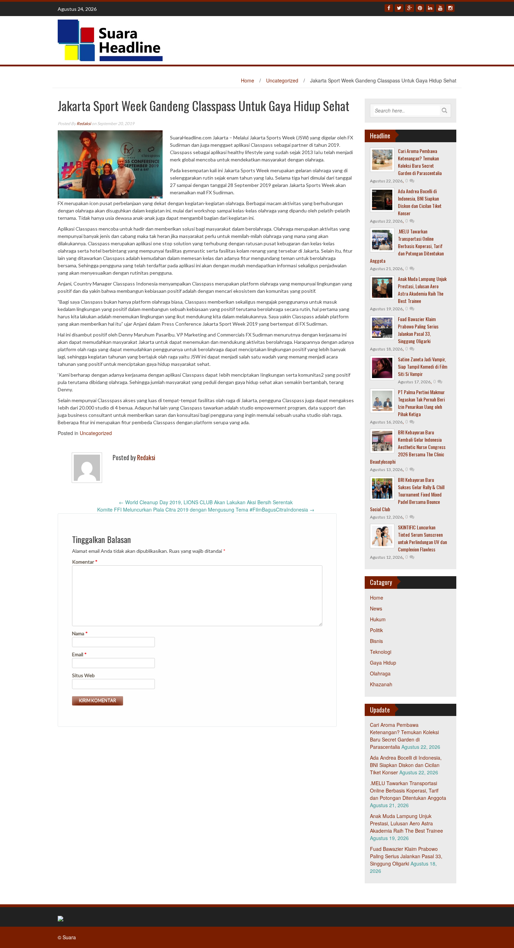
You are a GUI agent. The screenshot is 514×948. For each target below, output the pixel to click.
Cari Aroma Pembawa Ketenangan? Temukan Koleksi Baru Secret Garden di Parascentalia (420, 161)
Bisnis (376, 640)
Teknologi (380, 651)
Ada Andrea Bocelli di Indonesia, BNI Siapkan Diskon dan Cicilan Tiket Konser (420, 202)
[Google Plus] (409, 8)
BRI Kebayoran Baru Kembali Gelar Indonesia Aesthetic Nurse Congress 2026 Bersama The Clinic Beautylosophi (407, 446)
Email (79, 654)
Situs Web (83, 675)
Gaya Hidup (383, 662)
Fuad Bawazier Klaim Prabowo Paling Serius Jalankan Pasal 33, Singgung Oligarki (418, 330)
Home (247, 80)
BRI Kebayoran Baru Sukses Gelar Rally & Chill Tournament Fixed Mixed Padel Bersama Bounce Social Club (407, 494)
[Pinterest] (420, 8)
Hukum (378, 619)
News (376, 608)
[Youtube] (440, 8)
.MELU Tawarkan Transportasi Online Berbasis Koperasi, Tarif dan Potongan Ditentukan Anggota (407, 245)
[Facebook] (389, 8)
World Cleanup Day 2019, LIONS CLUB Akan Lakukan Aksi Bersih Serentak (206, 502)
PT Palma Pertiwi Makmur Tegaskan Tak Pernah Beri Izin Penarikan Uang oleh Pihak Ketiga (421, 403)
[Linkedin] (430, 8)
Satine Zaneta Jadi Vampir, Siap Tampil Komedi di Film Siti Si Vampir (422, 366)
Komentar (85, 562)
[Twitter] (399, 8)
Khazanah (381, 684)
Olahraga (380, 673)
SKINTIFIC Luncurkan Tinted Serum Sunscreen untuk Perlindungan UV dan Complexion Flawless (422, 538)
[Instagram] (450, 8)
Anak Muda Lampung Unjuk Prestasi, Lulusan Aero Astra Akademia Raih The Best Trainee (422, 289)
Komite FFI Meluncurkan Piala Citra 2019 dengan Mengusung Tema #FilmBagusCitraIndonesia (205, 509)
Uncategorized (282, 80)
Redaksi (84, 123)
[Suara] (110, 39)
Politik (376, 630)
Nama (80, 633)
